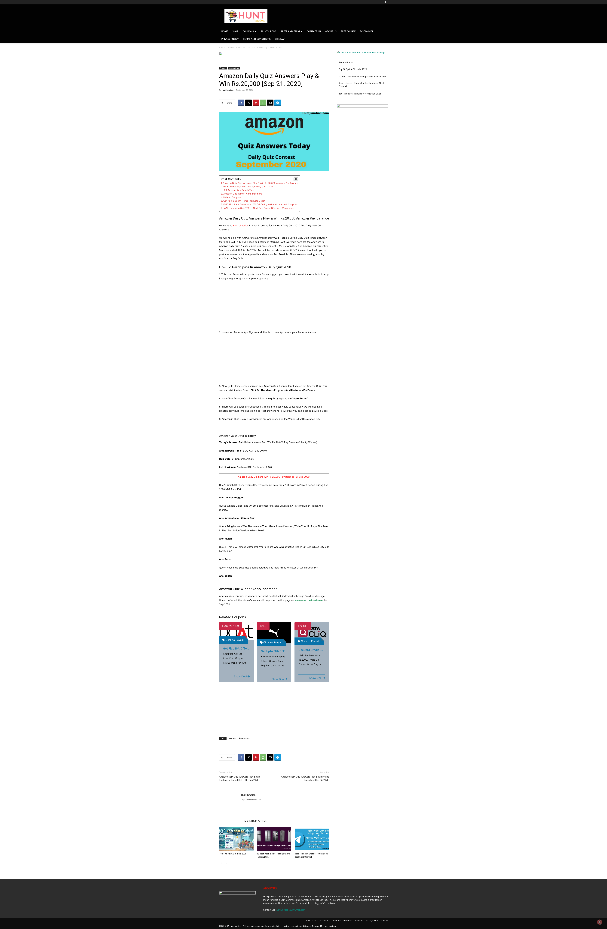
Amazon (231, 47)
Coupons (248, 31)
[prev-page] (221, 863)
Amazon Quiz (234, 68)
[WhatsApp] (263, 103)
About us (331, 31)
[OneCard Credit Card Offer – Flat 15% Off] (311, 632)
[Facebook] (241, 103)
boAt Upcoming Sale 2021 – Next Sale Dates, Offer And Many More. (259, 208)
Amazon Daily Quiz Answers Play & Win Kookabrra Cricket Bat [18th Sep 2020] (239, 778)
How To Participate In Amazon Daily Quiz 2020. (248, 186)
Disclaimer (366, 31)
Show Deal (240, 676)
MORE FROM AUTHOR (256, 821)
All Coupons (268, 31)
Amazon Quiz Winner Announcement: (242, 193)
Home (224, 31)
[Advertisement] (274, 307)
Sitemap (384, 920)
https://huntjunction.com (251, 799)
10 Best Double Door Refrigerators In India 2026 (362, 76)
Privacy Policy (230, 38)
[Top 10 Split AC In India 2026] (236, 839)
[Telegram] (277, 103)
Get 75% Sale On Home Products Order (244, 200)
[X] (248, 103)
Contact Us (314, 31)
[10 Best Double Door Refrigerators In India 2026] (274, 839)
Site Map (280, 38)
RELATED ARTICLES (231, 821)
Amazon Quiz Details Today (242, 190)
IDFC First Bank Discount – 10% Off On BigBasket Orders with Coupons (260, 204)
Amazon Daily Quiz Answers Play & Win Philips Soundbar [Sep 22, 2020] (305, 778)
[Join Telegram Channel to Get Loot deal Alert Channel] (312, 839)
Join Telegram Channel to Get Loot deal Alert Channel (361, 85)
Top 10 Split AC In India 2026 (232, 854)
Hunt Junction (227, 90)
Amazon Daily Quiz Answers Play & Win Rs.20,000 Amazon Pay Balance (260, 183)
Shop (235, 31)
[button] (385, 2)
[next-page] (226, 863)
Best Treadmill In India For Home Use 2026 (360, 93)
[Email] (270, 103)
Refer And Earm (290, 31)
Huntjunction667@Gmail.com (290, 909)
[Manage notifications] (599, 922)
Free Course (348, 31)
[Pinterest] (256, 103)
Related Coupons (232, 197)
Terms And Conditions (257, 38)
